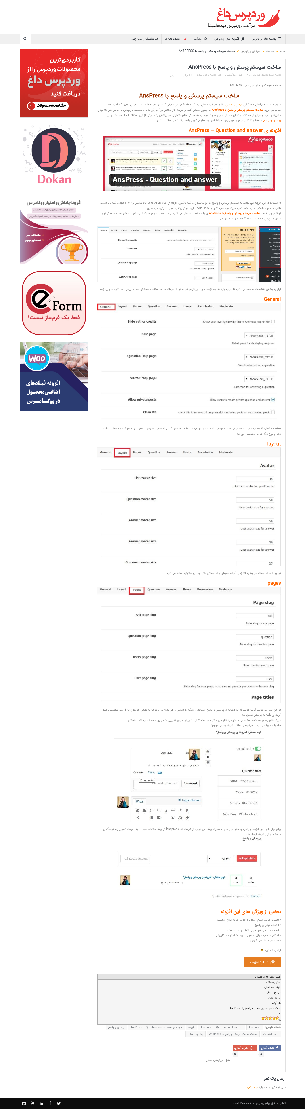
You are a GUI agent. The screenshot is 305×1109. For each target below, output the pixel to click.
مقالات (198, 38)
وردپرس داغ (253, 75)
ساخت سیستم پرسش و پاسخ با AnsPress (233, 1034)
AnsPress (255, 1027)
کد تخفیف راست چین (144, 38)
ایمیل (172, 75)
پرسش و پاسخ (116, 1027)
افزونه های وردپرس (226, 38)
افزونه (191, 1027)
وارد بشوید (251, 1087)
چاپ (185, 75)
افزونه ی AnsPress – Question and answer (156, 1027)
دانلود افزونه (259, 962)
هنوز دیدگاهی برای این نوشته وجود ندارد (219, 75)
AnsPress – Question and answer (222, 1027)
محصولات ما (172, 38)
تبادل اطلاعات (270, 1034)
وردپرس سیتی (233, 104)
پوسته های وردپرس (264, 38)
